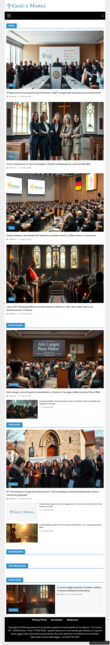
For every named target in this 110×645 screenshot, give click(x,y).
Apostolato (15, 325)
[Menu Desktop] (9, 16)
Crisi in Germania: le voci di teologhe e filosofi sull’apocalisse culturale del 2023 (48, 164)
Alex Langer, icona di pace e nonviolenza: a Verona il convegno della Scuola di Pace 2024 (53, 392)
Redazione (72, 619)
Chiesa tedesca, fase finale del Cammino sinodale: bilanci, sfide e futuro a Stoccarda (51, 235)
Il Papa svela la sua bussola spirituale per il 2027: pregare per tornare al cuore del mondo (53, 92)
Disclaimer (57, 619)
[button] (103, 15)
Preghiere (14, 424)
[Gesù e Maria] (26, 5)
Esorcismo (13, 610)
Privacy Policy (39, 619)
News (11, 85)
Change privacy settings (99, 643)
